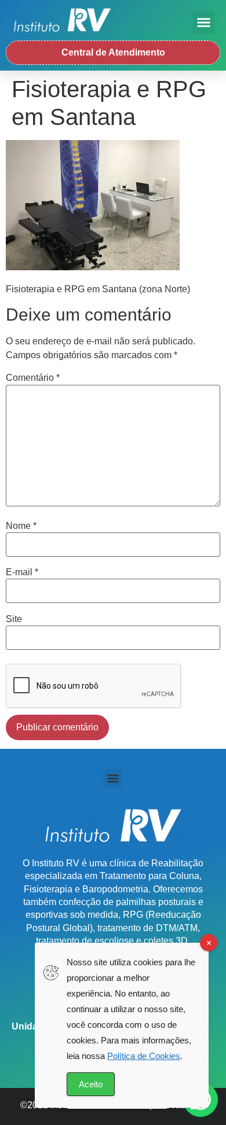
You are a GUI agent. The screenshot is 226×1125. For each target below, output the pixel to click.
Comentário (33, 378)
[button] (204, 23)
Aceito (91, 1084)
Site (14, 619)
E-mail (22, 572)
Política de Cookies (143, 1056)
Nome (21, 526)
